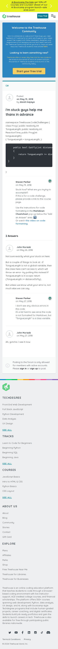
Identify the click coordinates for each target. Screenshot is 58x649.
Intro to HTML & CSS (12, 481)
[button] (7, 6)
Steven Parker (23, 182)
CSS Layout (8, 491)
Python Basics (9, 486)
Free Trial (42, 16)
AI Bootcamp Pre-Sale (23, 2)
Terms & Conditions (11, 639)
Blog (4, 517)
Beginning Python (11, 447)
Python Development (13, 414)
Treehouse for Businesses (15, 579)
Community (8, 522)
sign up (34, 368)
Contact (6, 532)
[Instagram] (35, 632)
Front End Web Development (17, 404)
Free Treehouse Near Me (14, 569)
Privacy (27, 639)
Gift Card (6, 537)
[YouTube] (16, 632)
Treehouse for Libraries (14, 574)
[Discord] (48, 632)
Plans (5, 550)
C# (7, 85)
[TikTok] (42, 632)
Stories (5, 527)
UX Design (7, 423)
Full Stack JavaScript (12, 409)
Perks (5, 560)
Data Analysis (9, 418)
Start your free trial (29, 71)
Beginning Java (10, 457)
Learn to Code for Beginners (17, 443)
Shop (5, 564)
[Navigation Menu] (53, 16)
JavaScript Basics (11, 476)
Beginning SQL (10, 452)
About (5, 513)
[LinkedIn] (29, 632)
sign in (23, 368)
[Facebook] (22, 632)
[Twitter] (9, 632)
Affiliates (6, 555)
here (45, 46)
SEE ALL (7, 430)
